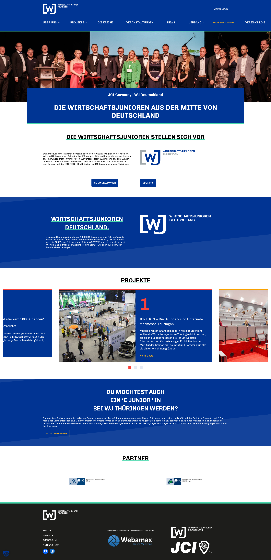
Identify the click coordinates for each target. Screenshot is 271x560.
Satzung (48, 535)
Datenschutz (51, 545)
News (171, 22)
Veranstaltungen (140, 22)
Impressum (50, 540)
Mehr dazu (146, 355)
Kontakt (48, 530)
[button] (129, 367)
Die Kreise (105, 22)
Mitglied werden (223, 22)
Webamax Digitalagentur (144, 531)
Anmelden (221, 8)
